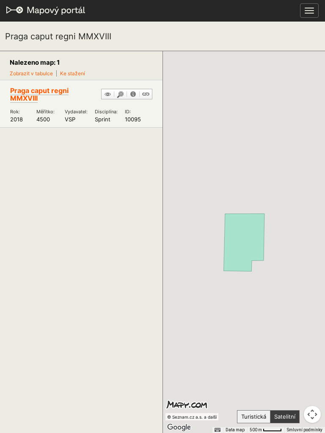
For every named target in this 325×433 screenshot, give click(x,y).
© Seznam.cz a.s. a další (192, 416)
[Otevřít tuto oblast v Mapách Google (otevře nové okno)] (179, 427)
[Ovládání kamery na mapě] (312, 414)
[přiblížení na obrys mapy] (120, 94)
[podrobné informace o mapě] (133, 94)
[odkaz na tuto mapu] (146, 94)
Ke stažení (72, 73)
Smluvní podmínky (304, 430)
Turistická (253, 416)
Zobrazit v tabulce (31, 73)
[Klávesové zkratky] (217, 430)
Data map (235, 430)
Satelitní (284, 416)
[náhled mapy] (108, 94)
